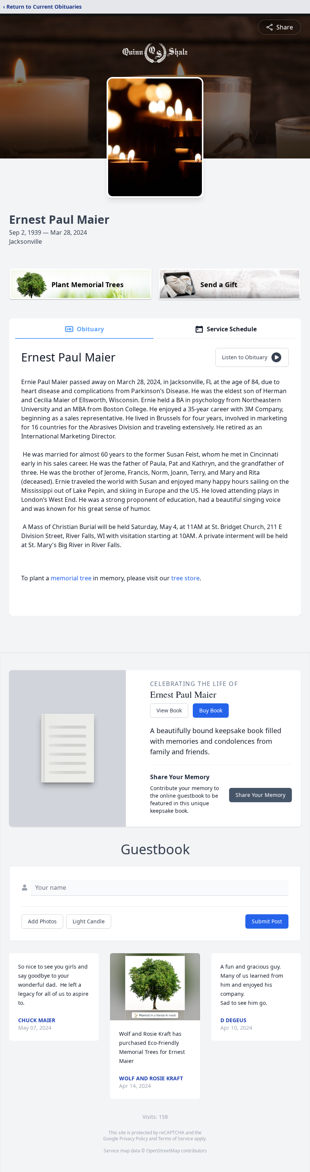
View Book (169, 710)
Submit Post (267, 921)
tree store (185, 578)
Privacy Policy (133, 1138)
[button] (155, 986)
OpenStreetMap (163, 1150)
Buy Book (210, 710)
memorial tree (71, 578)
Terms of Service (175, 1138)
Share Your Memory (260, 794)
